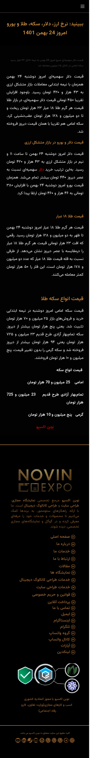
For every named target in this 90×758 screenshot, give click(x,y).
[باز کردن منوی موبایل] (82, 6)
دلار (41, 170)
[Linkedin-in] (24, 740)
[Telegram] (66, 740)
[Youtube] (18, 740)
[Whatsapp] (60, 740)
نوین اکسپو (45, 427)
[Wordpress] (42, 740)
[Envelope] (36, 740)
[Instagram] (72, 740)
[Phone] (30, 740)
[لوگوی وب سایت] (45, 6)
